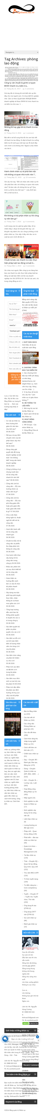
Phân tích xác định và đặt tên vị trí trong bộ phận (13, 669)
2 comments (29, 89)
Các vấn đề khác (30, 732)
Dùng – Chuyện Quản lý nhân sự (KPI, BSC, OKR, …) (31, 771)
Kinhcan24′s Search (17, 1096)
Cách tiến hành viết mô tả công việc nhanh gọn (13, 532)
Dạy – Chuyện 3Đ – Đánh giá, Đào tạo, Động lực (31, 762)
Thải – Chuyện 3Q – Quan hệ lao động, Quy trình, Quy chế (31, 864)
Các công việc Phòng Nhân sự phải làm (29, 726)
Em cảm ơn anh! (27, 1082)
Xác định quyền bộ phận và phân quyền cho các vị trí (13, 629)
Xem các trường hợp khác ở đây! (11, 406)
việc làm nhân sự (10, 793)
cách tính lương (10, 798)
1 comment (30, 133)
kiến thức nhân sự (13, 790)
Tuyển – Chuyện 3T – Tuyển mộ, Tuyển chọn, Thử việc (31, 896)
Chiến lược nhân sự (31, 753)
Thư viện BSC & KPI (31, 873)
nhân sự (7, 749)
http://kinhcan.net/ (19, 1088)
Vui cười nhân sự (30, 918)
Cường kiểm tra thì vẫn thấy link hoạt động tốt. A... (31, 1092)
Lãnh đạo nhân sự (30, 819)
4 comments (29, 221)
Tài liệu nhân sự (30, 855)
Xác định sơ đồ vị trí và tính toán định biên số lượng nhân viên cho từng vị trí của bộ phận (13, 643)
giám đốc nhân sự (10, 796)
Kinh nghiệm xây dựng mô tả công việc (30, 813)
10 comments (31, 177)
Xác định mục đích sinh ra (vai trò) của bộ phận (13, 681)
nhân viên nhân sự (11, 766)
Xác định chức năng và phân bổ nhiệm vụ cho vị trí (13, 658)
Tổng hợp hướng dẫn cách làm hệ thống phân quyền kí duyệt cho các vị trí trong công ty (13, 615)
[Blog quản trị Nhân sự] (21, 8)
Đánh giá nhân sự (30, 924)
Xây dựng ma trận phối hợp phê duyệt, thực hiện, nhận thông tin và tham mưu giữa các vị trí (13, 598)
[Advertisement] (21, 31)
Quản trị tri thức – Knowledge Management (30, 849)
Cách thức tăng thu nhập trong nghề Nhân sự (31, 741)
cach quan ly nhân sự (12, 763)
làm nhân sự (11, 752)
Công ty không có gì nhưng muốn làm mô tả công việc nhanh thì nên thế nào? (13, 474)
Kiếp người (28, 798)
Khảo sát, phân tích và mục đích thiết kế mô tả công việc (13, 569)
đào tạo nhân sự (13, 760)
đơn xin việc (8, 774)
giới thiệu (36, 1057)
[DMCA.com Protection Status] (30, 1024)
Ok (23, 1073)
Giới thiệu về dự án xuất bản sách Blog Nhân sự (29, 347)
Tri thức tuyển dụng (31, 879)
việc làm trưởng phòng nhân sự (11, 787)
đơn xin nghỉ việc (14, 771)
